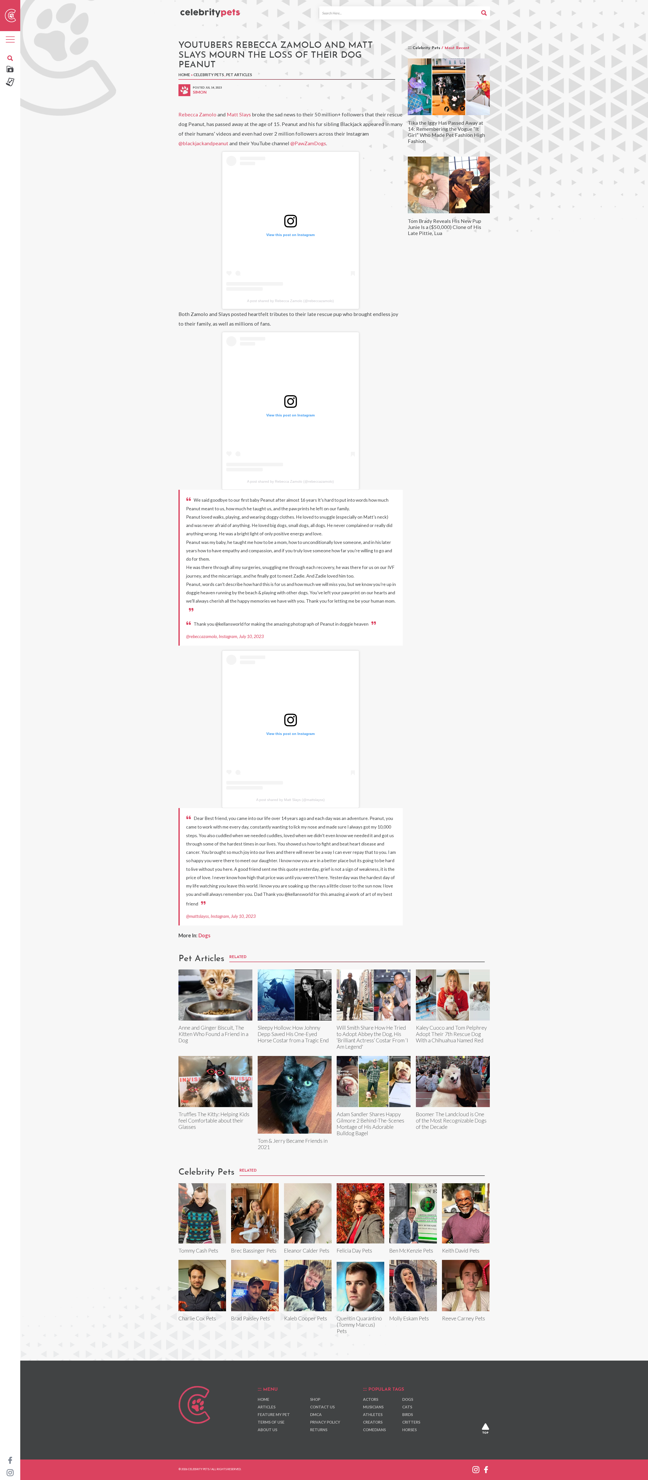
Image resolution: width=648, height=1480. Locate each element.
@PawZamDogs (308, 143)
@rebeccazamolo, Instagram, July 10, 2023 (225, 636)
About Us (267, 1429)
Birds (407, 1414)
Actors (370, 1399)
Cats (407, 1407)
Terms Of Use (271, 1422)
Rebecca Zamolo (197, 114)
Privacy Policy (325, 1422)
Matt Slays (239, 114)
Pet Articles (239, 74)
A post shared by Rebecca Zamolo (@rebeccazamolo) (290, 301)
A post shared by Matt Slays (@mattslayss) (290, 800)
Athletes (372, 1414)
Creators (372, 1422)
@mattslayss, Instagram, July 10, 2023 (221, 916)
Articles (266, 1407)
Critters (411, 1422)
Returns (318, 1429)
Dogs (204, 935)
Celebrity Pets (208, 74)
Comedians (374, 1429)
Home (184, 74)
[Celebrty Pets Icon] (10, 15)
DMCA (316, 1414)
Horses (409, 1429)
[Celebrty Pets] (210, 10)
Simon (200, 92)
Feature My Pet (274, 1414)
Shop (315, 1399)
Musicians (373, 1407)
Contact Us (322, 1407)
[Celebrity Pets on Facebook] (10, 1460)
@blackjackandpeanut (203, 143)
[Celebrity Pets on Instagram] (10, 1472)
